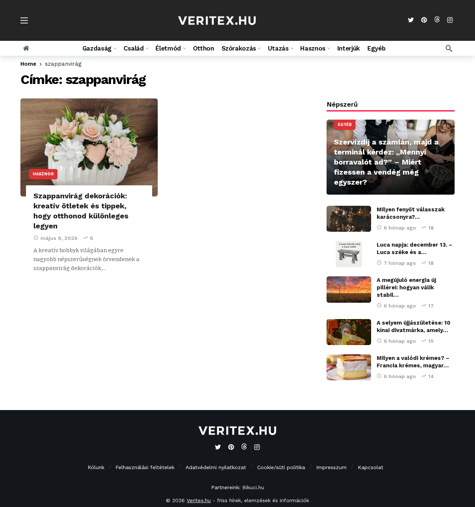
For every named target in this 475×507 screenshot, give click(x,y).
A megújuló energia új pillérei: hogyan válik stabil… (406, 287)
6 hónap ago (400, 228)
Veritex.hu (199, 500)
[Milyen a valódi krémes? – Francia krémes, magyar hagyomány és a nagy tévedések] (349, 367)
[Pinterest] (424, 20)
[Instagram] (450, 20)
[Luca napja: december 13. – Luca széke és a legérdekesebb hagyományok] (349, 254)
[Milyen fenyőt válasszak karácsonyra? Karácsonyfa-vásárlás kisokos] (349, 219)
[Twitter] (411, 20)
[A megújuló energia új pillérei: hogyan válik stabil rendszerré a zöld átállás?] (349, 289)
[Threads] (437, 20)
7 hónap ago (400, 263)
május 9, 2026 (59, 238)
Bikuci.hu (253, 487)
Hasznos (43, 174)
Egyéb (345, 124)
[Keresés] (449, 48)
